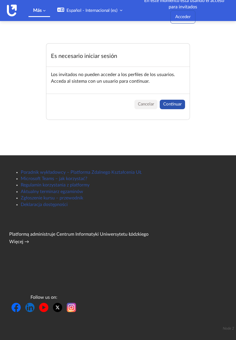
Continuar (172, 104)
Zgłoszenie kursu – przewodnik (52, 198)
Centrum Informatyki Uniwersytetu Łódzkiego (102, 234)
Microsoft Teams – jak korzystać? (54, 178)
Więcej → (19, 241)
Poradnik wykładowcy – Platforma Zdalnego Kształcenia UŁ (81, 172)
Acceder (183, 17)
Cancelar (146, 104)
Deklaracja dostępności (44, 204)
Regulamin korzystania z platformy (55, 185)
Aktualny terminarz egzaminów (52, 191)
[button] (89, 10)
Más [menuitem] (37, 10)
